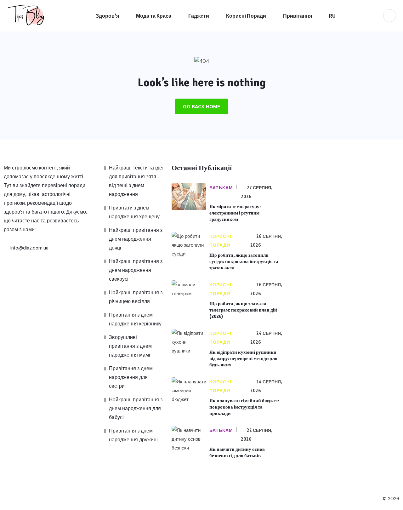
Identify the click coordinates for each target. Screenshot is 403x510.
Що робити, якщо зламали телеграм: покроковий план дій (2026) (243, 310)
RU (332, 16)
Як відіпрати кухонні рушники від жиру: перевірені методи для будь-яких (243, 358)
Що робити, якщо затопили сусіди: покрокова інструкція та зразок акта (243, 261)
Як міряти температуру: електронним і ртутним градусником (235, 213)
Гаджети (198, 16)
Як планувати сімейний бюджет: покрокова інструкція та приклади (244, 407)
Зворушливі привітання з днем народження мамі (130, 346)
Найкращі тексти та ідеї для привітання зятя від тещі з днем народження (136, 181)
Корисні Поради (246, 16)
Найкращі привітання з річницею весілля (135, 297)
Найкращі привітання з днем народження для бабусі (135, 408)
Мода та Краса (153, 16)
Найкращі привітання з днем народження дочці (135, 239)
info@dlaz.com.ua (28, 248)
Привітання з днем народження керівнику (135, 319)
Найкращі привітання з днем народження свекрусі (135, 270)
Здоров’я (107, 16)
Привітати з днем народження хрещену (134, 212)
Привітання (297, 16)
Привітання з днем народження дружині (133, 435)
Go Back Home (201, 107)
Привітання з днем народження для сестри (131, 377)
